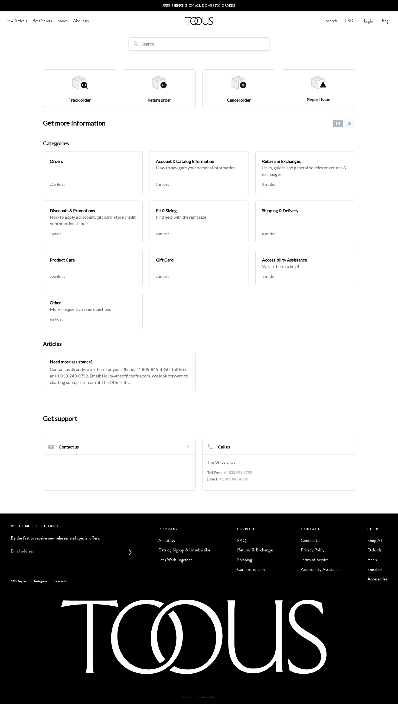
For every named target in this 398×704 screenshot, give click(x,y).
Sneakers (375, 569)
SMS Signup (19, 581)
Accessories (377, 579)
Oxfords (374, 550)
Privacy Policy (312, 550)
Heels (372, 560)
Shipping (244, 560)
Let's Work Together (175, 560)
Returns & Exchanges (255, 550)
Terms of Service (315, 560)
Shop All (374, 540)
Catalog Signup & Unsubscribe (184, 550)
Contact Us (310, 540)
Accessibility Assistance (320, 569)
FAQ (241, 540)
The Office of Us (205, 697)
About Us (166, 540)
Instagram (40, 581)
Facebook (60, 581)
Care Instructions (251, 569)
